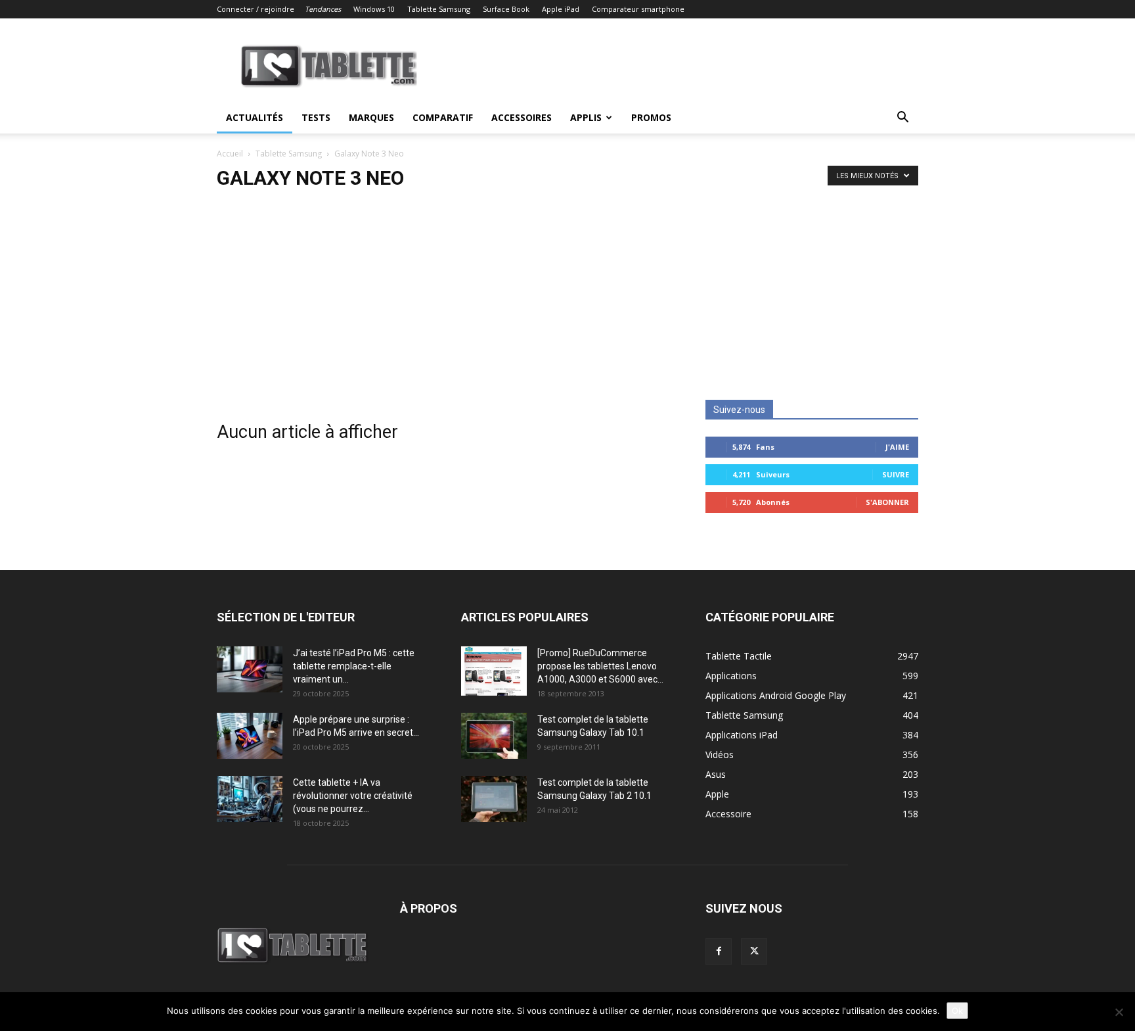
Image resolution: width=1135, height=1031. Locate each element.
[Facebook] (718, 951)
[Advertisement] (567, 301)
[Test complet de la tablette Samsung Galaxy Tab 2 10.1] (494, 799)
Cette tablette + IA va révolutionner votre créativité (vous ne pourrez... (352, 795)
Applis (586, 117)
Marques (371, 117)
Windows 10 (374, 9)
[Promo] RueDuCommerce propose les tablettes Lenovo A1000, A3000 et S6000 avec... (600, 666)
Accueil (230, 153)
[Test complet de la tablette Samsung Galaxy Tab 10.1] (494, 736)
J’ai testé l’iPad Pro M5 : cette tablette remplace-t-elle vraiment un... (353, 666)
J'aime (897, 447)
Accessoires (521, 117)
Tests (315, 117)
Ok (957, 1010)
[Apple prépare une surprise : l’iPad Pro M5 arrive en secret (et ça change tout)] (249, 736)
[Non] (1118, 1012)
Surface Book (506, 9)
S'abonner (887, 502)
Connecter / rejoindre (255, 9)
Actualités (254, 117)
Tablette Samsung (438, 9)
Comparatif (442, 117)
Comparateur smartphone (638, 9)
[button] (902, 118)
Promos (651, 117)
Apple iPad (560, 9)
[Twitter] (754, 951)
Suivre (895, 474)
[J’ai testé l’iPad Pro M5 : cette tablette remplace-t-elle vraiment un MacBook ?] (249, 669)
